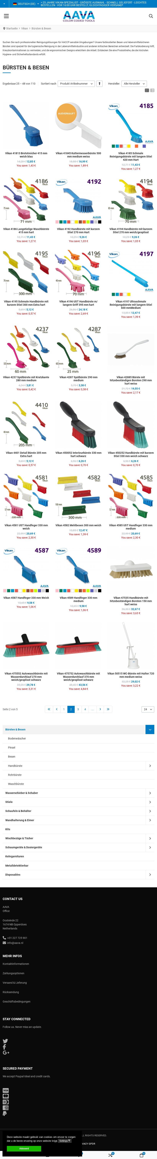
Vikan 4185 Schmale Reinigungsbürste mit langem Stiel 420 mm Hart (131, 156)
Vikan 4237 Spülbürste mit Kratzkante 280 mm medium (26, 379)
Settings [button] (64, 1140)
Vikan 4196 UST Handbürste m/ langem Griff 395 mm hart (78, 303)
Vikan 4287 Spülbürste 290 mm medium (78, 379)
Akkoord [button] (24, 1148)
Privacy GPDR (86, 1143)
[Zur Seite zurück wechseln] (57, 709)
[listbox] (76, 84)
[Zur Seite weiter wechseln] (100, 709)
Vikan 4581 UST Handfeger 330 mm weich (26, 527)
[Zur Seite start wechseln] (49, 709)
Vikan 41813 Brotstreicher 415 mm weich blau (26, 155)
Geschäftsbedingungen (16, 1001)
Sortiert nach (48, 83)
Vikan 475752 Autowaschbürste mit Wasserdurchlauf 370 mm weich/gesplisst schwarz (78, 677)
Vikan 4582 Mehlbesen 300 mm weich (78, 525)
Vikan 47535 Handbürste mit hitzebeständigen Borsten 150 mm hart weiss (131, 601)
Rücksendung (11, 992)
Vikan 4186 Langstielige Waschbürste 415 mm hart (26, 230)
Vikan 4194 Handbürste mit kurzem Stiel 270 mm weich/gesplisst (131, 230)
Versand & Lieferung (15, 982)
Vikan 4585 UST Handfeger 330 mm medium (130, 527)
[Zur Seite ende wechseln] (108, 709)
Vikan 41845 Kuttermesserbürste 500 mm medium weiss (78, 155)
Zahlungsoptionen (13, 973)
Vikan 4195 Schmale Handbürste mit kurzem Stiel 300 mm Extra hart (26, 303)
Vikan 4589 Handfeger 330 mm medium (78, 599)
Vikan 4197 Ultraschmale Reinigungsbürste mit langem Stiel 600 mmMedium (131, 305)
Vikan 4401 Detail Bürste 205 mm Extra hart (26, 454)
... (93, 709)
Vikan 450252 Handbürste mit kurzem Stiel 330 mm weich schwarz (131, 454)
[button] (4, 4)
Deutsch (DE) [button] (26, 3)
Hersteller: (114, 83)
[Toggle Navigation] (6, 16)
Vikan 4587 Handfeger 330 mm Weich (26, 597)
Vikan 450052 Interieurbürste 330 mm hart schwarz (78, 454)
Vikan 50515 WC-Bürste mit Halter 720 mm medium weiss (130, 675)
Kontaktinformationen (16, 963)
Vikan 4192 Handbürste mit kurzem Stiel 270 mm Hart (78, 230)
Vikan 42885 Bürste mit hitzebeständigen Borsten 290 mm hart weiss (131, 380)
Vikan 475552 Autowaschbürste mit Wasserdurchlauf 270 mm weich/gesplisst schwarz (26, 677)
